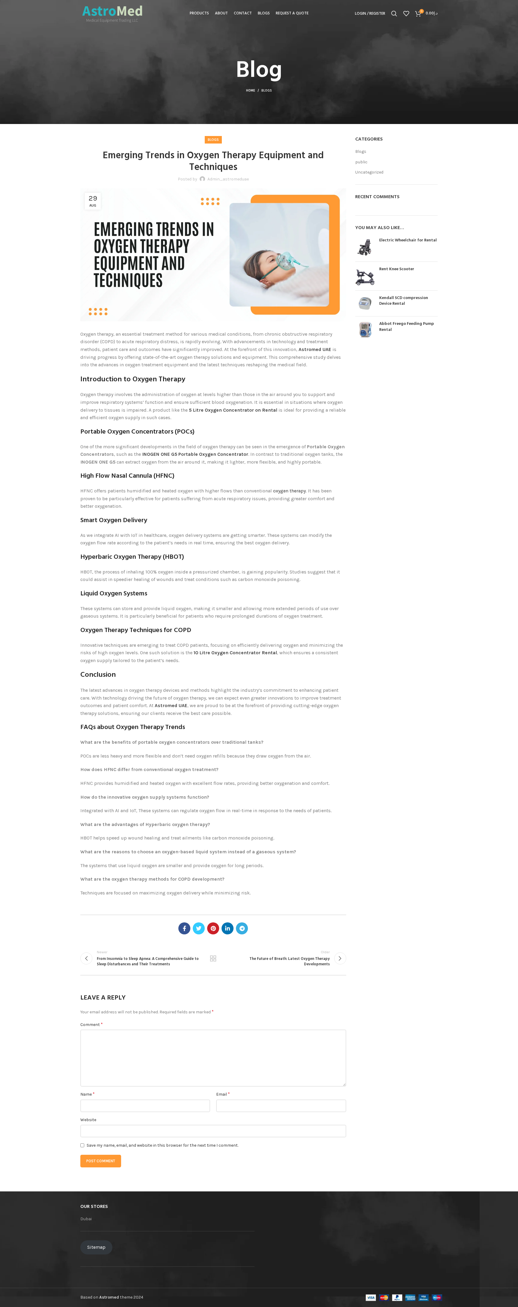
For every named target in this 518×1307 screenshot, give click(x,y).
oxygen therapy (289, 491)
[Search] (394, 14)
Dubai (86, 1218)
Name (87, 1094)
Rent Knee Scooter (396, 269)
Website (88, 1119)
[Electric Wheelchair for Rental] (365, 247)
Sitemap (96, 1247)
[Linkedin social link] (228, 928)
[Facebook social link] (184, 928)
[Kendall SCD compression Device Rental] (365, 303)
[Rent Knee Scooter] (365, 276)
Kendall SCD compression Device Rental (403, 301)
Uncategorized (369, 172)
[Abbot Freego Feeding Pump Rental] (365, 329)
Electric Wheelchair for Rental (408, 240)
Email (223, 1094)
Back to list (213, 958)
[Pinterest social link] (213, 928)
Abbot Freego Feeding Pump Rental (406, 327)
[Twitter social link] (199, 928)
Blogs (266, 90)
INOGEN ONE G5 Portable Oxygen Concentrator (195, 454)
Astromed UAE (315, 349)
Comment (91, 1024)
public (361, 162)
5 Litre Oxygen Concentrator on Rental (233, 410)
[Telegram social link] (242, 928)
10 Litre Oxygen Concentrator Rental (235, 652)
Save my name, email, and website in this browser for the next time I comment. (162, 1145)
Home (250, 90)
